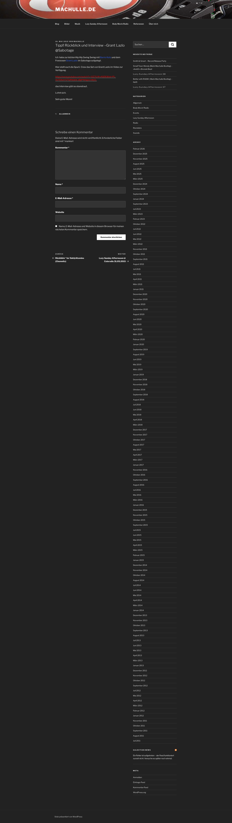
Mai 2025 (137, 174)
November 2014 (140, 570)
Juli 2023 (137, 209)
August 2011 (138, 736)
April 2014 (137, 600)
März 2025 (138, 179)
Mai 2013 (137, 650)
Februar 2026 (139, 149)
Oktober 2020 (139, 304)
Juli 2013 (137, 640)
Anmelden (137, 777)
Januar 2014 (138, 610)
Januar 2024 (138, 199)
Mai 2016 (137, 495)
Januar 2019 (138, 374)
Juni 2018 (137, 409)
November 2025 (140, 159)
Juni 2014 (137, 590)
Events (136, 113)
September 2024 (140, 194)
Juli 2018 (137, 404)
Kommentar (62, 147)
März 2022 (137, 244)
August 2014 (138, 580)
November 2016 (140, 470)
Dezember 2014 (140, 565)
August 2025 (138, 164)
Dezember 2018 (140, 379)
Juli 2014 (137, 585)
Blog (57, 24)
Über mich (153, 24)
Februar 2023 (139, 219)
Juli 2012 (137, 690)
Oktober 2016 (139, 475)
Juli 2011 (136, 741)
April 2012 (137, 700)
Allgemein (64, 114)
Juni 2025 (137, 169)
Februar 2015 (139, 555)
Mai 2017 (137, 450)
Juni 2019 (137, 359)
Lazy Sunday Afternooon (96, 24)
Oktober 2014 (139, 575)
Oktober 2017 (139, 440)
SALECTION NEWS (142, 750)
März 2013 (137, 660)
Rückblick (137, 128)
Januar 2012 (138, 715)
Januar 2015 (138, 560)
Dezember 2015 (140, 510)
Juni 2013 (137, 645)
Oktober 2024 (139, 189)
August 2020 (138, 314)
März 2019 (137, 369)
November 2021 (140, 249)
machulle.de (75, 9)
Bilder (67, 24)
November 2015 (140, 515)
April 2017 (137, 455)
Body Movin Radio (120, 24)
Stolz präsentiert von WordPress (68, 816)
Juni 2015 (137, 535)
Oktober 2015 (139, 520)
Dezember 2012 (140, 670)
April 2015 (137, 545)
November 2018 (140, 384)
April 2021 (137, 279)
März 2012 (137, 705)
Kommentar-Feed (140, 787)
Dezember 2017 (140, 430)
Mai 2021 (137, 274)
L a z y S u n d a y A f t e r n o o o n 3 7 (149, 87)
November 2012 (140, 675)
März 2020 (138, 334)
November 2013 (140, 620)
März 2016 (137, 500)
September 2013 (140, 630)
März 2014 (137, 605)
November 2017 (140, 435)
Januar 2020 (138, 344)
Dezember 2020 (140, 294)
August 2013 (138, 635)
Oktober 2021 (139, 254)
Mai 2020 (137, 324)
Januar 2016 (138, 505)
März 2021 (137, 284)
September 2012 (140, 685)
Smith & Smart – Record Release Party (149, 61)
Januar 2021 (138, 289)
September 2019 (140, 349)
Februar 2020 (139, 339)
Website (59, 212)
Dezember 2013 (140, 615)
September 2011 (140, 730)
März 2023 (138, 214)
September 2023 (140, 204)
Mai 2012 (137, 695)
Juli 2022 (137, 229)
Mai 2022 (137, 239)
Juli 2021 (137, 269)
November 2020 (140, 299)
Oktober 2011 (139, 726)
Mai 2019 (137, 364)
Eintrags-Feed (139, 782)
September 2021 (140, 259)
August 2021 (138, 264)
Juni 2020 (137, 319)
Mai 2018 (137, 415)
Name (59, 184)
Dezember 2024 (140, 184)
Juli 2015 (137, 530)
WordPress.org (139, 792)
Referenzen (138, 24)
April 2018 (137, 419)
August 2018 (138, 399)
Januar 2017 (138, 465)
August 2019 (138, 354)
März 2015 (137, 550)
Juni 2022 (137, 234)
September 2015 (140, 525)
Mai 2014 (137, 595)
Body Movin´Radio (141, 108)
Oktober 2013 (139, 625)
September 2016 (140, 480)
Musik (77, 24)
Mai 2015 (137, 540)
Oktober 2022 (139, 224)
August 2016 (138, 485)
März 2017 (137, 460)
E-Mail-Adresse (64, 198)
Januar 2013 (138, 665)
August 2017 (138, 445)
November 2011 (140, 721)
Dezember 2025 (140, 154)
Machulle (79, 41)
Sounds (136, 133)
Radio (135, 123)
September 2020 (140, 309)
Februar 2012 (138, 710)
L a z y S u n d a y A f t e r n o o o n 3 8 (149, 74)
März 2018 (137, 425)
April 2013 (137, 655)
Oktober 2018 (139, 389)
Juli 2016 (137, 490)
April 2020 (137, 329)
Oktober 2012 (139, 680)
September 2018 (140, 394)
